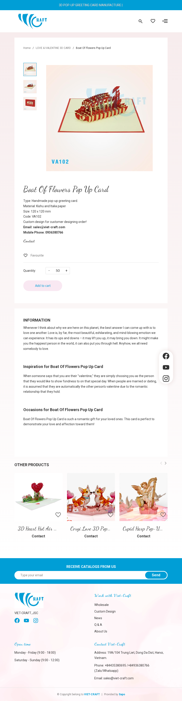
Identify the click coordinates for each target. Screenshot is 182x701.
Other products (31, 464)
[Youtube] (26, 622)
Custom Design (105, 611)
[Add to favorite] (33, 255)
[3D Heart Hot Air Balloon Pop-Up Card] (38, 497)
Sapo (122, 694)
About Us (100, 631)
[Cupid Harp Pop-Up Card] (143, 497)
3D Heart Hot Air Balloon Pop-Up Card (57, 528)
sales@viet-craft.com (118, 678)
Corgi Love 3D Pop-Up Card (98, 528)
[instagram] (35, 622)
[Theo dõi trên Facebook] (166, 356)
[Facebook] (17, 622)
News (98, 618)
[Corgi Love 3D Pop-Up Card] (91, 497)
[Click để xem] (99, 118)
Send (156, 575)
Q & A (98, 624)
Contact (29, 240)
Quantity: (29, 270)
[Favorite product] (153, 21)
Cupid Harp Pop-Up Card (148, 528)
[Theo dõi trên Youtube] (166, 367)
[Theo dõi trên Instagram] (166, 378)
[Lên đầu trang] (166, 391)
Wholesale (101, 605)
